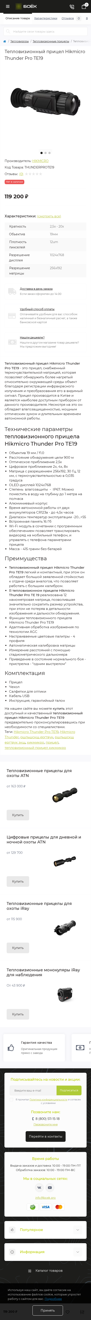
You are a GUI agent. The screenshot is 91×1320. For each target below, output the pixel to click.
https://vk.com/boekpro (39, 1187)
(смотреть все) (49, 216)
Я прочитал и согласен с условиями (48, 1101)
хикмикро (35, 742)
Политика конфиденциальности (48, 1099)
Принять (48, 1310)
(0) (21, 174)
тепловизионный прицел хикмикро (35, 748)
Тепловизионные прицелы (51, 41)
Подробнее (53, 1299)
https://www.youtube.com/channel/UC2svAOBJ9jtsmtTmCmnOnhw (50, 1187)
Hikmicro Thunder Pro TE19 (36, 732)
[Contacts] (71, 6)
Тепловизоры (19, 41)
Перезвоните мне (46, 1124)
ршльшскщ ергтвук (36, 737)
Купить (18, 815)
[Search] (8, 31)
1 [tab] (41, 153)
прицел (52, 742)
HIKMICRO (40, 161)
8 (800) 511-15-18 (48, 1119)
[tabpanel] (45, 105)
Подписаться (69, 1090)
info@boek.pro (45, 1197)
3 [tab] (49, 153)
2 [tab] (45, 153)
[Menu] (7, 6)
